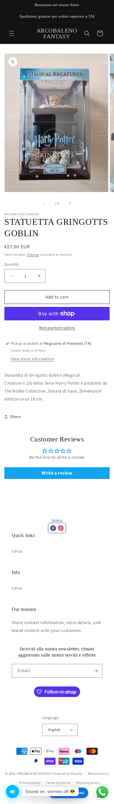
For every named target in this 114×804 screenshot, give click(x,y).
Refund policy (98, 773)
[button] (11, 33)
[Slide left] (44, 203)
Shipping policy (88, 783)
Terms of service (58, 783)
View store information (32, 358)
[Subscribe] (95, 671)
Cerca (17, 551)
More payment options (57, 327)
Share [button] (15, 416)
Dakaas (57, 520)
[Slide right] (69, 203)
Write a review (57, 473)
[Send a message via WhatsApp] (102, 792)
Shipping (33, 254)
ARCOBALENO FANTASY (34, 773)
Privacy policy (30, 783)
